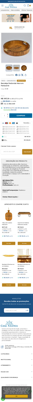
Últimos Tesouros (26, 10)
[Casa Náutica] (11, 5)
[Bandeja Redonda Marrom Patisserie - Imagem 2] (16, 68)
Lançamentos (5, 10)
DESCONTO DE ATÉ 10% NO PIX (16, 1)
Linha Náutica (11, 80)
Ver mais (8, 243)
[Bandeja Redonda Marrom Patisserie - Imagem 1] (9, 68)
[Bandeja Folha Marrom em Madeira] (8, 267)
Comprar (20, 116)
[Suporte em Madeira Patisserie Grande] (24, 226)
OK (16, 396)
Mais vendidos (15, 10)
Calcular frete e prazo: (8, 146)
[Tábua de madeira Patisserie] (8, 226)
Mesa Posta (21, 80)
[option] (5, 10)
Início (3, 80)
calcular (27, 152)
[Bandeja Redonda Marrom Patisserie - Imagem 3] (24, 68)
